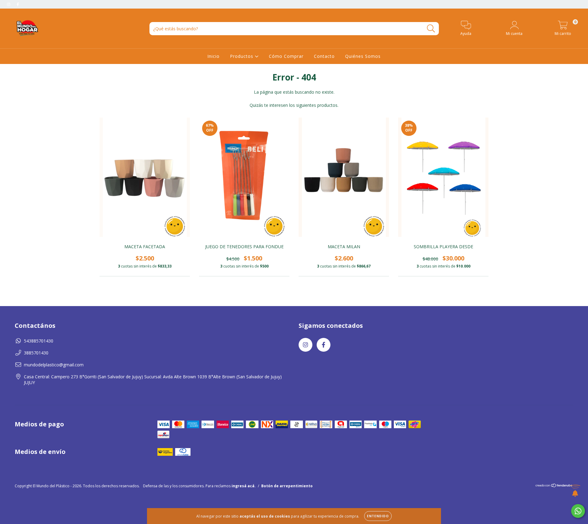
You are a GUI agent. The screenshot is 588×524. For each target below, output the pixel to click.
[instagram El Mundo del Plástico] (9, 4)
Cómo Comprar (286, 56)
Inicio (213, 56)
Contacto (324, 56)
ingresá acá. (244, 485)
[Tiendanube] (554, 486)
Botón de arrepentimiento (287, 485)
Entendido (378, 516)
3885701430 (36, 353)
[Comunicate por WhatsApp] (578, 511)
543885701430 (38, 341)
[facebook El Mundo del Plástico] (18, 4)
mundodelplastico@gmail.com (54, 365)
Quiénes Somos (363, 56)
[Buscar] (431, 28)
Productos (242, 56)
